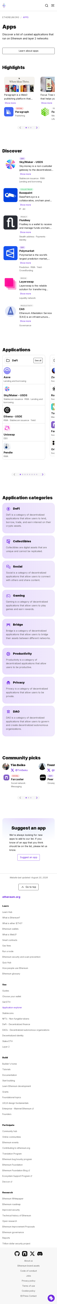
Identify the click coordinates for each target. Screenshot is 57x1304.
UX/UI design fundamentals (15, 1103)
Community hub (9, 1131)
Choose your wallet (11, 996)
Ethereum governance (13, 1232)
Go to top (31, 886)
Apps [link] (26, 17)
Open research (9, 1221)
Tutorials (6, 1069)
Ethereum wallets (10, 929)
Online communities (11, 1137)
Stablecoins (8, 1013)
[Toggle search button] (47, 5)
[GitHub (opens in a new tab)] (17, 1253)
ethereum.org (10, 17)
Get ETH (6, 1002)
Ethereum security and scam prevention (21, 957)
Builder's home (9, 1064)
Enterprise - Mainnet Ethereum (18, 1108)
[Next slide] (37, 128)
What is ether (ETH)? (12, 923)
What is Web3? (9, 934)
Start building (8, 1080)
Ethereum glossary (11, 973)
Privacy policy (28, 1280)
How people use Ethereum (15, 968)
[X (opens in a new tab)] (32, 1253)
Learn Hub (7, 912)
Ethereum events (10, 1142)
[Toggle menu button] (53, 5)
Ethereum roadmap (11, 1204)
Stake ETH (7, 1041)
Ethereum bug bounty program (17, 1159)
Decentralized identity (13, 1035)
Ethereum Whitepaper (12, 1198)
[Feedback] (51, 1298)
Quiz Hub (6, 962)
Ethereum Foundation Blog (16, 1170)
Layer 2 (6, 1046)
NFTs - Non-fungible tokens (15, 1018)
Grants (5, 1092)
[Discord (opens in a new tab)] (40, 1253)
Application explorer (12, 1007)
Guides (5, 990)
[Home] (4, 5)
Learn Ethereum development (16, 1086)
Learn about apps (28, 50)
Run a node (7, 951)
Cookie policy (28, 1291)
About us (28, 1261)
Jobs (28, 1276)
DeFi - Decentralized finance (16, 1024)
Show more (10, 103)
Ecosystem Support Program (17, 1176)
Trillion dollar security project (16, 1243)
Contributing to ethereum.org (16, 1148)
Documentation (9, 1075)
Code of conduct (28, 1271)
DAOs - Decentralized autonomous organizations (25, 1030)
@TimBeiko (19, 771)
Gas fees (6, 945)
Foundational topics (11, 1097)
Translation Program (12, 1153)
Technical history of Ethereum (16, 1215)
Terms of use (28, 1286)
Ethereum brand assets (29, 1265)
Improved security (11, 1210)
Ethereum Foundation (12, 1165)
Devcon (7, 1181)
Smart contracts (9, 940)
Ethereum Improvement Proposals (18, 1226)
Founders (6, 1114)
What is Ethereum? (11, 917)
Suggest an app (30, 858)
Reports (6, 1238)
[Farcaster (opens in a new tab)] (24, 1253)
